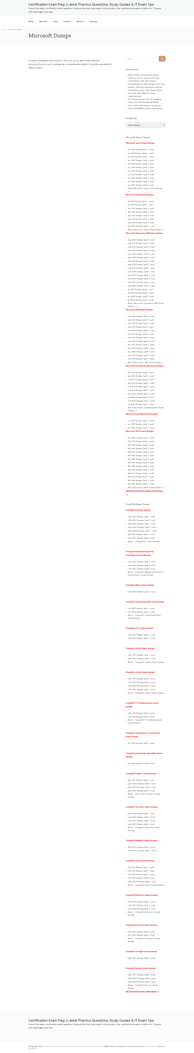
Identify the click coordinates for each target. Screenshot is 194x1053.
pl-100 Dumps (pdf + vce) (140, 289)
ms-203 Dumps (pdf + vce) (141, 337)
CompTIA (67, 21)
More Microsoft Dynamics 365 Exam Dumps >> (146, 304)
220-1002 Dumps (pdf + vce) (142, 531)
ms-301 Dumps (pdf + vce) (141, 345)
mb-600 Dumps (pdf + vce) (141, 279)
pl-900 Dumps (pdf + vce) (141, 397)
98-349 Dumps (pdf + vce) (141, 438)
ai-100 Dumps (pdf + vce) (140, 201)
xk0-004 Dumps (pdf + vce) (142, 881)
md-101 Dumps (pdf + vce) (141, 320)
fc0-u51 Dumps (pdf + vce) (141, 713)
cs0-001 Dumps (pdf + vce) (141, 655)
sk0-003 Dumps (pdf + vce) (141, 975)
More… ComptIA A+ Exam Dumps (144, 541)
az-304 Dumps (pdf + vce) (141, 171)
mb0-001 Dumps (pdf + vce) (142, 851)
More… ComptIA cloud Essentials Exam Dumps (144, 616)
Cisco (55, 21)
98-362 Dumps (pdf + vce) (141, 445)
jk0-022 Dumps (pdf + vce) (141, 814)
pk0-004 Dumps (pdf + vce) (142, 787)
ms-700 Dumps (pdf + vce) (141, 355)
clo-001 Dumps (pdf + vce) (141, 608)
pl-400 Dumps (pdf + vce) (141, 296)
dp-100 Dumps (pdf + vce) (141, 212)
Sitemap (93, 21)
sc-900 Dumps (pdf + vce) (141, 404)
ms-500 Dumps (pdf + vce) (141, 348)
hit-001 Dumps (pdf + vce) (141, 743)
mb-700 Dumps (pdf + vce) (141, 282)
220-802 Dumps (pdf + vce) (141, 520)
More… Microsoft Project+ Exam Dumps (144, 795)
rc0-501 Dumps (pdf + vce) (141, 817)
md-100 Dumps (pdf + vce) (141, 316)
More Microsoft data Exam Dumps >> (146, 230)
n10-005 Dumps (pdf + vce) (141, 902)
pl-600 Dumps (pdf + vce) (141, 300)
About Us (80, 21)
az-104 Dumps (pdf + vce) (141, 150)
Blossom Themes (149, 1046)
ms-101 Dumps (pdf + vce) (141, 327)
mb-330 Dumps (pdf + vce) (141, 268)
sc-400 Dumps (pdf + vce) (141, 428)
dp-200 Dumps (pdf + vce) (141, 215)
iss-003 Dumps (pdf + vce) (141, 763)
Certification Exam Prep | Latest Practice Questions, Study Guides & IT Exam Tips (91, 4)
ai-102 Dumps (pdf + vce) (140, 205)
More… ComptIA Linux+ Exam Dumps (146, 885)
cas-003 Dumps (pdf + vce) (141, 565)
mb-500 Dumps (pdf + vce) (141, 275)
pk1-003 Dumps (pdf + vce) (141, 791)
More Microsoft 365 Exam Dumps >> (146, 362)
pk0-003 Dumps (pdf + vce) (142, 784)
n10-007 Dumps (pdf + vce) (141, 905)
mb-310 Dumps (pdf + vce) (141, 261)
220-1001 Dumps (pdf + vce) (142, 527)
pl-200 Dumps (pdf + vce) (141, 293)
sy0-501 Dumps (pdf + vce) (141, 821)
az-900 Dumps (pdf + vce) (141, 376)
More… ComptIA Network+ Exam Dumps (144, 913)
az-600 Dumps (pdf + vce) (141, 182)
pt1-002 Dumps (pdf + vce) (141, 935)
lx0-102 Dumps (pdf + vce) (141, 871)
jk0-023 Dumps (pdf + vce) (141, 847)
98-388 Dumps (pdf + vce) (141, 484)
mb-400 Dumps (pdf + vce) (141, 272)
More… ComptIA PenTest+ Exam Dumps (144, 940)
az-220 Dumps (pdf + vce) (141, 164)
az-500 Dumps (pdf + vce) (141, 178)
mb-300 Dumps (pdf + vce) (141, 257)
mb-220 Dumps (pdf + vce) (141, 247)
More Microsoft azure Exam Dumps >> (145, 189)
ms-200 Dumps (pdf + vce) (141, 330)
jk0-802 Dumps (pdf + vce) (141, 538)
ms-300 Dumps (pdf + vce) (141, 341)
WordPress (32, 1048)
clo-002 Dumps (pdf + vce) (141, 612)
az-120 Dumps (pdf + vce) (140, 153)
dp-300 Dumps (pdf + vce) (141, 226)
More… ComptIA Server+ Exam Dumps (143, 986)
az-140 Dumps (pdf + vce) (141, 157)
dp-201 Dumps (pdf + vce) (141, 219)
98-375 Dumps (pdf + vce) (141, 473)
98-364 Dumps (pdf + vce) (141, 452)
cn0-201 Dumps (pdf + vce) (141, 635)
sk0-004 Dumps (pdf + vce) (142, 978)
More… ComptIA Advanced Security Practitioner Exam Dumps (145, 573)
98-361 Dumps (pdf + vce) (141, 441)
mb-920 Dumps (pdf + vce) (141, 394)
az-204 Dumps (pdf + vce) (141, 160)
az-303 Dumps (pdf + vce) (141, 167)
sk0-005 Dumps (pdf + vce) (142, 982)
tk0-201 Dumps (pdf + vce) (141, 638)
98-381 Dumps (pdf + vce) (141, 477)
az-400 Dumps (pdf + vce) (141, 174)
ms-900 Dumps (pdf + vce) (141, 401)
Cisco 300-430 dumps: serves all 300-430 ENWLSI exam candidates (145, 107)
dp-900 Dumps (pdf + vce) (141, 383)
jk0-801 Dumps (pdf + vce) (141, 534)
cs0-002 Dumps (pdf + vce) (141, 658)
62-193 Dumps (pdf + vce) (141, 372)
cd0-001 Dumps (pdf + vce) (141, 592)
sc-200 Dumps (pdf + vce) (141, 421)
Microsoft (43, 21)
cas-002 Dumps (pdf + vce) (141, 562)
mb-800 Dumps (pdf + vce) (141, 286)
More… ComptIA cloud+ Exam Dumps (146, 693)
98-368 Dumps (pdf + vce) (141, 466)
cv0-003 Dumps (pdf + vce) (141, 686)
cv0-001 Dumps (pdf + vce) (141, 679)
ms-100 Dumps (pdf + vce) (141, 323)
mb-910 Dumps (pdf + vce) (141, 390)
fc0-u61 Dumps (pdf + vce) (141, 717)
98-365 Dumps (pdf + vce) (141, 455)
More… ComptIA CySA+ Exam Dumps (146, 662)
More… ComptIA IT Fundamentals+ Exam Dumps (145, 721)
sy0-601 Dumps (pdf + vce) (141, 824)
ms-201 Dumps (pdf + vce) (141, 334)
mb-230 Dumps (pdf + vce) (141, 250)
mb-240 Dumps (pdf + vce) (141, 254)
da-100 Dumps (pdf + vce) (141, 208)
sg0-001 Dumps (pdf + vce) (141, 958)
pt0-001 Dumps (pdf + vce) (141, 932)
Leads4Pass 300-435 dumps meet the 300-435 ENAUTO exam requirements (145, 93)
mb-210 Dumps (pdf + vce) (141, 243)
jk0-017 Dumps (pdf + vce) (141, 780)
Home (31, 21)
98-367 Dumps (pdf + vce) (141, 463)
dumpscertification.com (40, 64)
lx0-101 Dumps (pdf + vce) (141, 867)
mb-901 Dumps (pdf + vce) (141, 387)
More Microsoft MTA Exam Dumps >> (146, 487)
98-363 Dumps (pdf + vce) (141, 448)
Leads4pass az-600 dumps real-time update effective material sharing (146, 85)
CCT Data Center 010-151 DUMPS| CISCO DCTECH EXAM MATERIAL (144, 100)
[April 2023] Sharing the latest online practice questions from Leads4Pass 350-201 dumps (143, 78)
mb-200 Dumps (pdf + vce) (141, 240)
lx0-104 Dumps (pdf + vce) (141, 878)
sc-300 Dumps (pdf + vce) (141, 424)
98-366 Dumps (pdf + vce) (141, 459)
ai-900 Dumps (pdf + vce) (141, 380)
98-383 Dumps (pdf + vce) (141, 480)
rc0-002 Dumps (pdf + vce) (141, 569)
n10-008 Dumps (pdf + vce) (141, 909)
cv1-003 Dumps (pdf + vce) (141, 689)
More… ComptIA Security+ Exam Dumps (144, 829)
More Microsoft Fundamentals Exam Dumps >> (146, 409)
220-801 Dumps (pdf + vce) (141, 517)
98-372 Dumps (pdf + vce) (141, 470)
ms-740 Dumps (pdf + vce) (141, 359)
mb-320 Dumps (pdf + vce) (141, 265)
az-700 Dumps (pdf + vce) (141, 185)
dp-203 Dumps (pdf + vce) (141, 223)
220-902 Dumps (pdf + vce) (141, 524)
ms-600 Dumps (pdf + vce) (141, 352)
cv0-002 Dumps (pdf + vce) (141, 682)
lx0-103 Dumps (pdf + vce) (141, 874)
